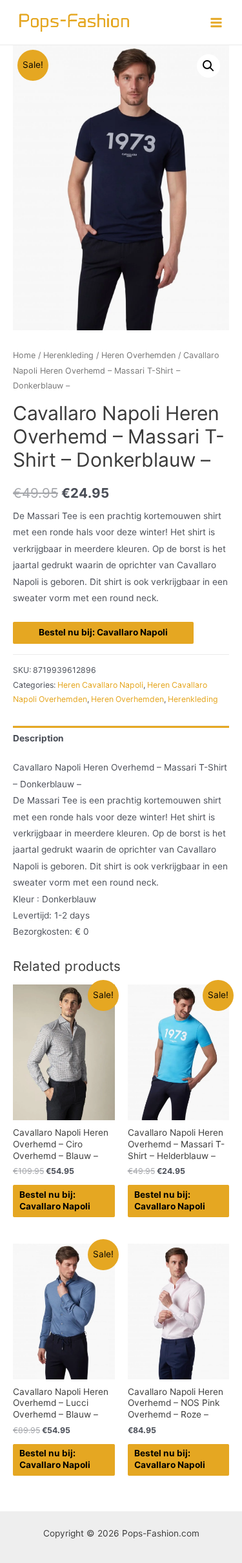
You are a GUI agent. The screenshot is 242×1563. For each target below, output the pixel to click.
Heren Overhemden (138, 355)
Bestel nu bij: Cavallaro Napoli (103, 632)
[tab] (121, 738)
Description (38, 738)
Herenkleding (68, 355)
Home (24, 355)
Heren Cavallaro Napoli (100, 685)
